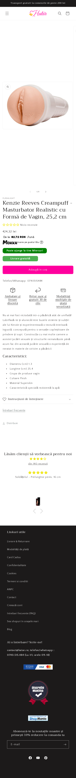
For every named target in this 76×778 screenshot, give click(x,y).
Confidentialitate (16, 565)
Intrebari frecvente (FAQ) (21, 613)
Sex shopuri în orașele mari (23, 621)
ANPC (10, 589)
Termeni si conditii (17, 581)
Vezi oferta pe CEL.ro (57, 773)
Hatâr (16, 775)
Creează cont (14, 605)
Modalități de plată (18, 549)
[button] (7, 13)
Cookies (11, 573)
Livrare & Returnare (18, 541)
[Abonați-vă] (65, 744)
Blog (9, 629)
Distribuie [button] (12, 423)
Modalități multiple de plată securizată (63, 301)
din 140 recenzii (38, 463)
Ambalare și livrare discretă (13, 300)
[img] (38, 458)
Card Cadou (14, 557)
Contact (11, 597)
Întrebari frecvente (14, 410)
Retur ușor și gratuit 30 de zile (38, 300)
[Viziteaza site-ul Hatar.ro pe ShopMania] (38, 718)
